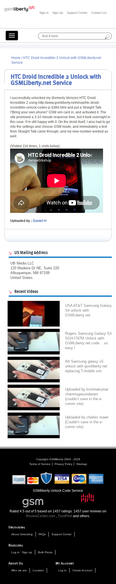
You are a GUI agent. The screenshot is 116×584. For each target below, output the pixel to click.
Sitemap (81, 464)
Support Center (77, 12)
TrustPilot (65, 516)
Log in (15, 552)
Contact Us (99, 12)
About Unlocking (22, 534)
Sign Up (57, 12)
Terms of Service (40, 464)
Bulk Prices (45, 552)
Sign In (44, 12)
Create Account (82, 570)
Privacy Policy (63, 464)
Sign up (27, 552)
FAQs (42, 534)
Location (38, 570)
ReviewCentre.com (40, 516)
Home (16, 58)
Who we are (19, 570)
